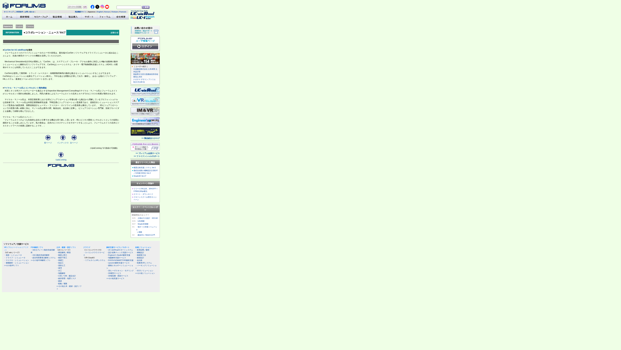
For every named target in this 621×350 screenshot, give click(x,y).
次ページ (74, 143)
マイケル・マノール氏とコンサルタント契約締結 (25, 88)
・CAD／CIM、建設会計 (66, 276)
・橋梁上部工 (61, 255)
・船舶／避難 (61, 284)
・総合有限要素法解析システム (43, 258)
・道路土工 (60, 265)
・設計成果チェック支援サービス (119, 252)
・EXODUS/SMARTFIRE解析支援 (119, 260)
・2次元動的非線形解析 (40, 255)
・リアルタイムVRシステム (94, 260)
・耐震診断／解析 (142, 250)
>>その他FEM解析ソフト (41, 260)
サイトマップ (9, 12)
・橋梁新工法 (140, 255)
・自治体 (138, 260)
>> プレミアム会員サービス (148, 153)
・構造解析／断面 (63, 252)
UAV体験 (141, 221)
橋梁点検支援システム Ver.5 (145, 168)
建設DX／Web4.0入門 (146, 235)
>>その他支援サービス (115, 278)
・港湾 (59, 268)
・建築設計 (139, 258)
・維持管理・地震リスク (66, 278)
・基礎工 (60, 260)
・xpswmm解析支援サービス (118, 263)
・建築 (59, 281)
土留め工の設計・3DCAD (148, 218)
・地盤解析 (60, 273)
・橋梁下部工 (61, 258)
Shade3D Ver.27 (140, 176)
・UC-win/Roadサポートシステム (119, 250)
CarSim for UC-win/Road (15, 50)
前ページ (48, 143)
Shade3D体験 (143, 224)
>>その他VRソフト (11, 265)
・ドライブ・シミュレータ (14, 258)
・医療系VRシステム (143, 263)
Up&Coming (61, 160)
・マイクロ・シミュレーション (16, 260)
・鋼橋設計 (139, 252)
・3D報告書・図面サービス (117, 276)
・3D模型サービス (113, 273)
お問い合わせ (29, 12)
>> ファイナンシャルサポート (147, 156)
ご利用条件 (19, 12)
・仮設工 (60, 263)
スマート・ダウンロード (143, 194)
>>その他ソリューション (145, 273)
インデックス (63, 143)
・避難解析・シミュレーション (16, 263)
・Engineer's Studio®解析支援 (118, 255)
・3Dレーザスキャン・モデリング (120, 271)
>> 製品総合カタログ (151, 138)
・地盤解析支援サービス (116, 258)
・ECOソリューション (144, 271)
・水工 (59, 271)
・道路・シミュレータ (13, 255)
